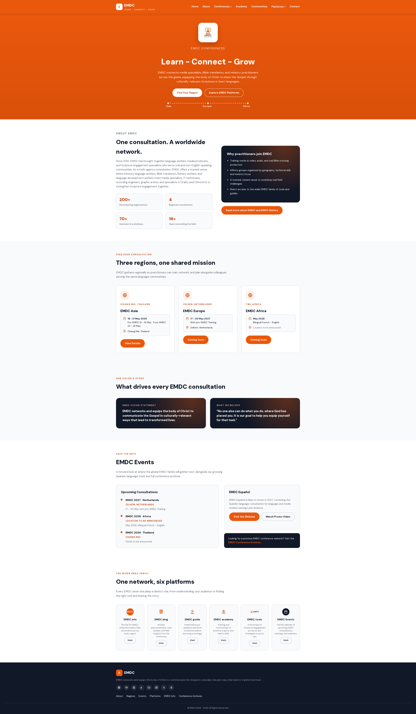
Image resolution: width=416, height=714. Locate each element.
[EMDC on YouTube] (149, 687)
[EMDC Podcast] (171, 687)
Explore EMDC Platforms (224, 92)
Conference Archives (190, 696)
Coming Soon (196, 339)
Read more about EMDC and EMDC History (252, 210)
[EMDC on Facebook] (141, 687)
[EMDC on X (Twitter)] (164, 687)
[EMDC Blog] (134, 687)
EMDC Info (169, 696)
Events (142, 696)
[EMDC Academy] (126, 687)
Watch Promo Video (278, 516)
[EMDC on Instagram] (156, 687)
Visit (130, 640)
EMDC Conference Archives (244, 542)
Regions (131, 696)
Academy (241, 6)
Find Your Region (187, 92)
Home (195, 6)
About (206, 6)
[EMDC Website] (119, 687)
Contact (295, 6)
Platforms (277, 6)
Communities (259, 6)
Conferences (221, 6)
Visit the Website (244, 516)
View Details (132, 343)
